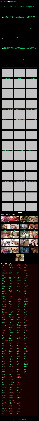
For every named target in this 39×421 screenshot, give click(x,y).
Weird (24, 358)
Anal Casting (3, 281)
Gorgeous (10, 346)
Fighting (10, 314)
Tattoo (24, 308)
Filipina (10, 315)
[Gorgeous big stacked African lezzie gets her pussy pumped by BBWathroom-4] (19, 207)
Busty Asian (3, 354)
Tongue (24, 330)
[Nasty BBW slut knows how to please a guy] (31, 32)
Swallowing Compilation (26, 301)
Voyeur (24, 354)
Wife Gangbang (25, 364)
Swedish (25, 302)
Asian (2, 295)
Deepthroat (10, 267)
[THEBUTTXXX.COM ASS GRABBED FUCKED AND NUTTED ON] (19, 11)
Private (17, 371)
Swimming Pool (25, 303)
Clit (2, 380)
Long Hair (18, 286)
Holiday (10, 369)
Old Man (17, 338)
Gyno (9, 353)
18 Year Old (3, 265)
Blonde (2, 338)
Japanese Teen (10, 400)
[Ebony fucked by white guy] (19, 93)
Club (2, 382)
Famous (10, 303)
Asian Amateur (3, 296)
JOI (9, 390)
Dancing (10, 265)
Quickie (17, 382)
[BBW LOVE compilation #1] (19, 196)
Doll (9, 273)
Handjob (10, 359)
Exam (9, 293)
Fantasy (10, 304)
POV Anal (18, 346)
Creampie (3, 395)
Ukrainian (25, 341)
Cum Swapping (3, 411)
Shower (25, 265)
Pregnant (18, 368)
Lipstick (17, 283)
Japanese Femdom (11, 394)
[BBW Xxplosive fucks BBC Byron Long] (7, 186)
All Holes (3, 270)
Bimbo (2, 333)
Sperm (24, 283)
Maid (17, 294)
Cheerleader (3, 371)
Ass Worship (3, 307)
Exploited (10, 295)
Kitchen (10, 408)
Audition (3, 308)
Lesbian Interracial (18, 272)
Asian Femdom (3, 299)
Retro (17, 387)
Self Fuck (18, 406)
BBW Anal (3, 311)
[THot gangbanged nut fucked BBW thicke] (19, 155)
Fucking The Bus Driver (19, 47)
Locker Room (18, 285)
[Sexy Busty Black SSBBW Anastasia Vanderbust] (7, 104)
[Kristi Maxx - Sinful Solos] (7, 42)
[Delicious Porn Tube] (8, 1)
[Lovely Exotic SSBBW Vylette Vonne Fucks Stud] (7, 207)
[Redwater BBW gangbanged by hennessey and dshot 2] (7, 166)
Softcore (25, 277)
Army (2, 294)
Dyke (9, 282)
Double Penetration (11, 277)
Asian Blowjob (3, 298)
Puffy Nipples (18, 374)
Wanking (25, 355)
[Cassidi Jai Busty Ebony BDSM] (31, 83)
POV (17, 345)
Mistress (17, 314)
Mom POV (18, 319)
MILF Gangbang (18, 291)
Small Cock (25, 273)
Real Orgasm (18, 384)
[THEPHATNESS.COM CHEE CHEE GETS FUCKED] (7, 155)
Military (17, 311)
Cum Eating (3, 403)
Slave (24, 270)
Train (24, 332)
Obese (17, 335)
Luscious (17, 288)
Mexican (17, 309)
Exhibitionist (10, 294)
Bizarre (2, 335)
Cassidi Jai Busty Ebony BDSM (31, 78)
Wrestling (25, 371)
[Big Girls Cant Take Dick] (19, 83)
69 (2, 268)
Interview (10, 387)
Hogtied (10, 368)
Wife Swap (25, 367)
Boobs (2, 343)
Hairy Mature (10, 356)
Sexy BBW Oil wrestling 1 (19, 37)
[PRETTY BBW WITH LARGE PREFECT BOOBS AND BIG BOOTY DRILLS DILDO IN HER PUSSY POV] (31, 93)
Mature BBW (18, 304)
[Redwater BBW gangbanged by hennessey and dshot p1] (31, 104)
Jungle (10, 406)
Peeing (17, 353)
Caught (3, 366)
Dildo (9, 268)
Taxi (24, 309)
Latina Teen (10, 413)
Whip (24, 360)
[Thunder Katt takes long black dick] (7, 11)
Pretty (17, 369)
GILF (9, 334)
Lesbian (17, 264)
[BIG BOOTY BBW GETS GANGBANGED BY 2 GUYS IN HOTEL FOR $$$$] (7, 21)
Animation (3, 291)
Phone (17, 359)
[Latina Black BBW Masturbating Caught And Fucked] (7, 73)
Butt (2, 356)
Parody (17, 351)
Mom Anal (18, 317)
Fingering (10, 317)
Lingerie (17, 282)
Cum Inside (3, 406)
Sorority (25, 280)
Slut (24, 272)
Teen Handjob (25, 314)
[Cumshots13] (7, 135)
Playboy (17, 363)
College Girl (3, 384)
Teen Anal (25, 312)
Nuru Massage (18, 333)
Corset (2, 389)
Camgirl (3, 361)
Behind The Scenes (4, 325)
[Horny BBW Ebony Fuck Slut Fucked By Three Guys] (31, 42)
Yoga (24, 372)
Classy (2, 379)
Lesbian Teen (18, 281)
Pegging (17, 354)
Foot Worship (10, 325)
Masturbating (18, 299)
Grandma (10, 347)
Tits (24, 328)
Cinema (3, 377)
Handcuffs (10, 358)
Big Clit (2, 327)
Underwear (25, 343)
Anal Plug (3, 288)
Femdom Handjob (11, 312)
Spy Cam (25, 286)
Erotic (9, 289)
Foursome (10, 328)
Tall (24, 307)
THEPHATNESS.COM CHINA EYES (31, 150)
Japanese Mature (11, 398)
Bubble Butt (3, 350)
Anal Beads (3, 280)
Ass (2, 303)
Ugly (24, 340)
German (10, 337)
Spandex (25, 281)
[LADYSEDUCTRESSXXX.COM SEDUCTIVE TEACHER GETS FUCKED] (19, 124)
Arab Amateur (3, 293)
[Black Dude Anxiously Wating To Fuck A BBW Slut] (31, 114)
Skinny (24, 268)
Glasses (10, 343)
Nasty (17, 324)
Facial (10, 301)
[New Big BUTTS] (19, 104)
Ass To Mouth (3, 306)
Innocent (10, 385)
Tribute (24, 334)
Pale (17, 348)
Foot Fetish (10, 324)
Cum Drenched (3, 402)
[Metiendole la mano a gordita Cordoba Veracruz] (19, 73)
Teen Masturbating (26, 315)
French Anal (10, 330)
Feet (9, 309)
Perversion (18, 356)
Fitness (10, 321)
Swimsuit (25, 304)
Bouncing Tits (3, 346)
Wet (24, 359)
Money (17, 320)
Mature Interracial (18, 306)
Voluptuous (25, 353)
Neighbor (18, 328)
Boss (2, 345)
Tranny (24, 333)
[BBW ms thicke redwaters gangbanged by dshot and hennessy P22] (7, 114)
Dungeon (10, 281)
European (10, 291)
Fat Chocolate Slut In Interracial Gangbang (8, 47)
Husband (10, 381)
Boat (2, 341)
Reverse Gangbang (19, 389)
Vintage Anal (25, 351)
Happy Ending (10, 361)
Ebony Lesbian (10, 286)
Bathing (3, 322)
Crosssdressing (3, 397)
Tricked (24, 335)
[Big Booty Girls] (31, 135)
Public (17, 372)
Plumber (17, 364)
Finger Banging (10, 316)
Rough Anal (18, 394)
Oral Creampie (18, 340)
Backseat (3, 317)
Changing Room (3, 369)
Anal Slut (3, 289)
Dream (10, 278)
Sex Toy (17, 410)
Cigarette (3, 376)
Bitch (2, 334)
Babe (2, 315)
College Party (3, 385)
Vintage (25, 350)
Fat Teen (10, 308)
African (2, 269)
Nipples (17, 329)
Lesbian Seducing (18, 278)
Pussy (17, 376)
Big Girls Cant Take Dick (19, 78)
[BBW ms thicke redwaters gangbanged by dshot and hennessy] (19, 63)
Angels (2, 290)
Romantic (18, 393)
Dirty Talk (10, 269)
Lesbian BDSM (18, 267)
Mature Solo (18, 307)
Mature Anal (18, 303)
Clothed (3, 381)
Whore (24, 361)
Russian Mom (18, 398)
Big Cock (3, 328)
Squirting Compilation (26, 288)
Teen (24, 311)
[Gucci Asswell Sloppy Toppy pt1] (19, 114)
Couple (3, 393)
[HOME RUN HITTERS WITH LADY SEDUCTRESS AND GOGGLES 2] (7, 93)
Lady (9, 410)
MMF (17, 293)
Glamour (10, 342)
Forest (10, 327)
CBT (2, 358)
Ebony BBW (10, 285)
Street (24, 295)
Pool (17, 367)
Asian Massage (3, 302)
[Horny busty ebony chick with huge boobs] (19, 21)
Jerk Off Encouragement (11, 402)
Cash (2, 364)
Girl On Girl (10, 341)
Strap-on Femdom (26, 294)
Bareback (3, 321)
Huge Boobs (10, 379)
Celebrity (3, 367)
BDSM (2, 314)
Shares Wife (18, 411)
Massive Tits (18, 298)
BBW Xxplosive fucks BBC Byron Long (7, 181)
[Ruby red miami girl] (7, 63)
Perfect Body (18, 355)
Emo (9, 288)
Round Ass (18, 395)
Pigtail (17, 361)
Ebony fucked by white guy (19, 88)
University (25, 345)
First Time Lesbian (11, 319)
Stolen (24, 290)
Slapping (25, 269)
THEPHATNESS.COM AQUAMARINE (31, 16)
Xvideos (2, 4)
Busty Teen (3, 355)
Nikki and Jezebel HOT (8, 78)
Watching (25, 356)
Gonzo (10, 345)
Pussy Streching (18, 381)
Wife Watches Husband (26, 368)
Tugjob (24, 337)
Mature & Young (18, 302)
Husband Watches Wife (11, 382)
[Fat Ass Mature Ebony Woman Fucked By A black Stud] (19, 186)
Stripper (25, 296)
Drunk (10, 280)
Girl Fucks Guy (10, 340)
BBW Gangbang (3, 312)
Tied (24, 322)
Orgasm (17, 341)
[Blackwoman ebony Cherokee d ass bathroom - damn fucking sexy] (31, 207)
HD (9, 354)
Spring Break (25, 285)
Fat (9, 306)
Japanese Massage (11, 397)
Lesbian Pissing (18, 277)
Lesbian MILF (18, 273)
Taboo (24, 306)
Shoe (17, 413)
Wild (24, 369)
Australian (3, 309)
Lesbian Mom (18, 275)
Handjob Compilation (11, 360)
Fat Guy (10, 307)
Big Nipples (3, 329)
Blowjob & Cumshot (4, 340)
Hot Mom (10, 376)
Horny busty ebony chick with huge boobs (20, 16)
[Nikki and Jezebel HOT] (7, 83)
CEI (2, 359)
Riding (17, 390)
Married (17, 296)
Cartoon (3, 363)
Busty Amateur (3, 353)
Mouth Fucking (18, 322)
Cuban (2, 398)
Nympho (17, 334)
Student (25, 298)
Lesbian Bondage (18, 268)
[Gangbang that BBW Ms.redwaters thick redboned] (19, 166)
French (10, 329)
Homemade (10, 371)
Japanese (10, 392)
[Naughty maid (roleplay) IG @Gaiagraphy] (31, 176)
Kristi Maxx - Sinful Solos (8, 37)
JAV (9, 389)
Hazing (10, 363)
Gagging (10, 335)
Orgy (17, 342)
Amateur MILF (3, 275)
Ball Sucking (3, 319)
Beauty (2, 324)
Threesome (25, 320)
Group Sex (10, 351)
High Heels (10, 366)
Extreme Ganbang (11, 298)
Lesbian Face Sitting (19, 269)
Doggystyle (10, 272)
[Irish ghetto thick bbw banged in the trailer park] (7, 196)
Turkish (24, 338)
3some (2, 267)
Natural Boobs (18, 325)
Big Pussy (3, 330)
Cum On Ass (3, 407)
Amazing (3, 278)
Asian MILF (3, 301)
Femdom (10, 311)
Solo (24, 278)
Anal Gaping (3, 286)
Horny (10, 374)
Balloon (3, 320)
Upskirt (24, 346)
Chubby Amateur (3, 374)
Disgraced (10, 270)
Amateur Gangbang (4, 273)
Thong (24, 319)
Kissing (10, 407)
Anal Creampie (3, 282)
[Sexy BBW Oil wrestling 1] (19, 42)
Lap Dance (10, 411)
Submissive (25, 299)
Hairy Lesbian (10, 355)
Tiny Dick (25, 324)
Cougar (3, 392)
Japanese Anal (10, 393)
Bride (2, 348)
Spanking (25, 282)
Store (24, 291)
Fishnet (10, 320)
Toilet (24, 329)
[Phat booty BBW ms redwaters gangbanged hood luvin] (31, 63)
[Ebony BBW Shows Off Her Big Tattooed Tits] (19, 32)
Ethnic (10, 290)
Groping (10, 350)
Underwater (25, 342)
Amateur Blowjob (4, 272)
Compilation (3, 387)
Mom (17, 316)
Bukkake (3, 351)
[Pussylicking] (7, 32)
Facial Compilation (11, 302)
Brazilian (3, 347)
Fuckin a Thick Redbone (31, 47)
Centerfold (3, 368)
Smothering (25, 275)
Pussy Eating (18, 377)
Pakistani (18, 347)
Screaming (18, 403)
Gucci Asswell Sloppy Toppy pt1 (19, 109)
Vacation (25, 347)
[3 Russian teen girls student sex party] (19, 135)
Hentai (10, 364)
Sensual (17, 407)
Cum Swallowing (3, 410)
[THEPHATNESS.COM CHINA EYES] (31, 155)
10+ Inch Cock (3, 264)
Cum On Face (3, 408)
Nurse (17, 332)
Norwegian (18, 330)
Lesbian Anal (18, 265)
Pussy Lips (18, 379)
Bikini (2, 332)
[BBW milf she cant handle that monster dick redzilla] (31, 145)
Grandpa (10, 348)
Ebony (10, 283)
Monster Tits (18, 321)
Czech (10, 264)
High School (10, 367)
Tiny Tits (25, 325)
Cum (2, 400)
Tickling (25, 321)
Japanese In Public (11, 395)
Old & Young (18, 337)
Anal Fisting (3, 285)
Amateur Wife (3, 277)
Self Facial (18, 405)
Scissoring (18, 402)
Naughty (17, 327)
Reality (17, 385)
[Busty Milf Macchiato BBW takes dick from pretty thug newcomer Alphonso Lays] (7, 176)
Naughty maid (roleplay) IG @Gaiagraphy (31, 171)
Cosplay (3, 390)
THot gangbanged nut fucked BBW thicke (19, 150)
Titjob (24, 327)
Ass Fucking (3, 304)
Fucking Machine (11, 332)
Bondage (3, 342)
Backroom (3, 316)
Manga (17, 295)
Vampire (25, 348)
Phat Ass (17, 358)
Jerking (10, 403)
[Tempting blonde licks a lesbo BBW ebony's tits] (31, 11)
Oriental (17, 343)
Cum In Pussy (3, 405)
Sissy (24, 267)
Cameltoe (3, 360)
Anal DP (3, 283)
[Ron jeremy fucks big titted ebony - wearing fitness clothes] (19, 176)
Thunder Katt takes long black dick (8, 6)
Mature (17, 301)
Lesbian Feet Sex (18, 270)
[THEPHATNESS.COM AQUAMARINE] (31, 21)
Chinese (3, 372)
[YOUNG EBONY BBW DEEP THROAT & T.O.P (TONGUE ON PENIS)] (19, 145)
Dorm (9, 275)
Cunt (2, 413)
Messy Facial (18, 308)
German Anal (10, 338)
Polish (17, 366)
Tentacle (25, 317)
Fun (9, 333)
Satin (17, 400)
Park (17, 350)
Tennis (24, 316)
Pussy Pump (18, 380)
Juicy (9, 405)
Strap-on (25, 293)
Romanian (18, 392)
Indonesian (10, 384)
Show (24, 264)
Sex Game (18, 408)
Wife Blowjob (25, 363)
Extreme (10, 296)
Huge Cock (10, 380)
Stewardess (25, 289)
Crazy (2, 394)
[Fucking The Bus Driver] (19, 52)
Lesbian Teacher (18, 280)
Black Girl (3, 337)
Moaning (17, 315)
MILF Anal (18, 290)
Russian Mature (18, 397)
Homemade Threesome (11, 372)
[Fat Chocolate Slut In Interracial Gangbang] (7, 52)
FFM (9, 299)
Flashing (10, 322)
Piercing (17, 360)
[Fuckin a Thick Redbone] (31, 52)
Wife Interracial (25, 366)
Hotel (9, 377)
